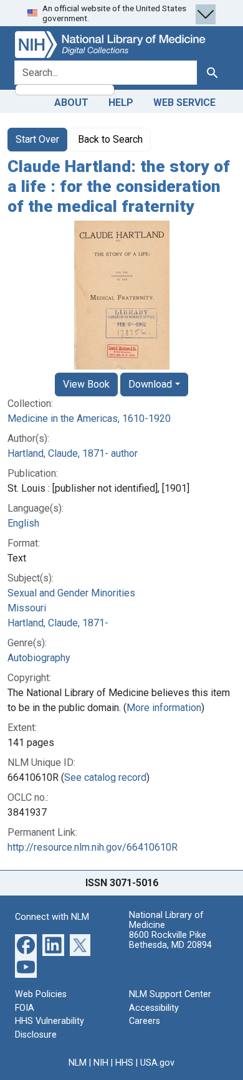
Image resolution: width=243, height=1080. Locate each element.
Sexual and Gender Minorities (71, 593)
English (23, 523)
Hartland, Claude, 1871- (57, 623)
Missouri (26, 608)
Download (150, 384)
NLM (78, 1063)
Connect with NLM (52, 917)
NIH (100, 1063)
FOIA (24, 1008)
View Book (86, 384)
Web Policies (41, 994)
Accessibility (154, 1008)
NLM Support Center (170, 994)
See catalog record (105, 777)
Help (120, 102)
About (71, 102)
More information (163, 708)
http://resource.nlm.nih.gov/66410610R (92, 847)
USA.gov (157, 1063)
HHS (124, 1063)
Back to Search (110, 139)
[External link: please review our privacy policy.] (26, 944)
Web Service (184, 102)
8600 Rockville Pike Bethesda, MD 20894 (170, 940)
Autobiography (38, 658)
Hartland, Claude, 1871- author (72, 453)
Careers (144, 1021)
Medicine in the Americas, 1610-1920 (89, 418)
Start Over (37, 139)
